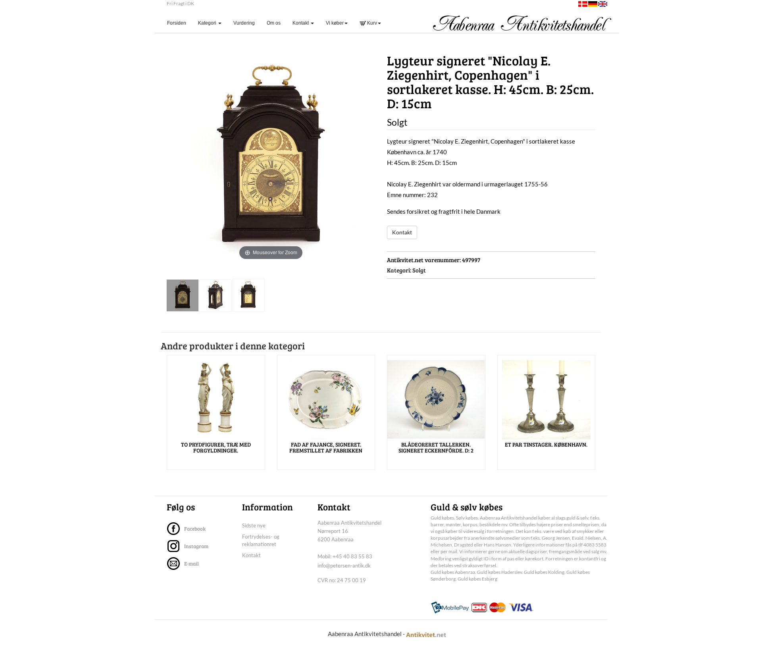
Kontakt (402, 232)
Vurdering (244, 23)
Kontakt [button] (301, 23)
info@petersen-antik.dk (344, 565)
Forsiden (179, 23)
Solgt (419, 270)
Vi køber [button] (335, 23)
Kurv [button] (371, 23)
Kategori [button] (207, 23)
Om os (274, 23)
